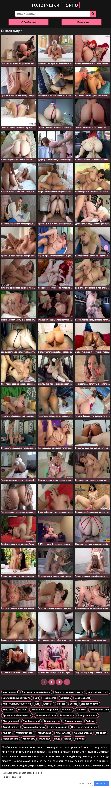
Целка (67, 738)
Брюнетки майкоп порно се (17, 715)
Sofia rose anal (82, 698)
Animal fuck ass (11, 727)
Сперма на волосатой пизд (36, 692)
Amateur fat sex (24, 733)
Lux (37, 698)
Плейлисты (29, 22)
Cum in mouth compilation (44, 709)
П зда (57, 738)
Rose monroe (49, 698)
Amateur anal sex (83, 733)
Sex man (22, 709)
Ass (37, 703)
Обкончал (101, 733)
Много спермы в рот (98, 692)
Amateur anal (63, 733)
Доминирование (73, 721)
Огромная (67, 709)
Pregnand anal (44, 733)
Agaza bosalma (10, 738)
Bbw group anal (11, 721)
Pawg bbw (44, 738)
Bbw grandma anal (87, 715)
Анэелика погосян (99, 709)
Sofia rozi (90, 721)
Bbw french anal (31, 721)
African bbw (29, 738)
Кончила (81, 709)
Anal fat (7, 733)
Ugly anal (80, 738)
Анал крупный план (46, 715)
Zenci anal (8, 709)
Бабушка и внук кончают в (17, 698)
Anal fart (47, 703)
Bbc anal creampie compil (84, 727)
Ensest (73, 703)
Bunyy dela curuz (58, 727)
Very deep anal (10, 692)
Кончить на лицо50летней (17, 703)
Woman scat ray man (34, 727)
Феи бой (61, 703)
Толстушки (54, 5)
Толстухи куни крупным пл (69, 692)
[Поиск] (93, 14)
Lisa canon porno (89, 703)
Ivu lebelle (66, 698)
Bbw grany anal (52, 721)
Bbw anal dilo (67, 715)
